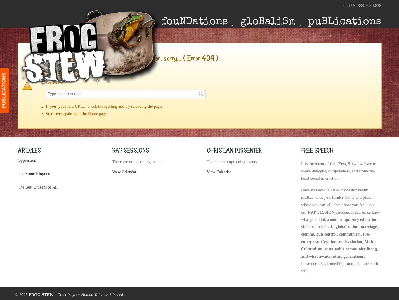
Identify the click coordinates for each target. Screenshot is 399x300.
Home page (97, 113)
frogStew (91, 46)
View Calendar (124, 172)
